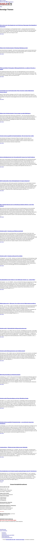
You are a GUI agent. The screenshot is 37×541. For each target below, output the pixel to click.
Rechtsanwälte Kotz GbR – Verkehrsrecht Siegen (15, 539)
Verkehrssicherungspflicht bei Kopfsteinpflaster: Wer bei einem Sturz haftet (17, 135)
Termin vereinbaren (3, 530)
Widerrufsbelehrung (5, 536)
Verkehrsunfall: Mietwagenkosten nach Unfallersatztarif (12, 350)
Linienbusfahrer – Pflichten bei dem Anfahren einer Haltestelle (13, 447)
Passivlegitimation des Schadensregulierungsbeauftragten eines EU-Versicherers (18, 471)
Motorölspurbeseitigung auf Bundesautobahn (10, 374)
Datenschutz (4, 533)
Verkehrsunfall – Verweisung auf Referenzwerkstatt (11, 231)
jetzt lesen (2, 33)
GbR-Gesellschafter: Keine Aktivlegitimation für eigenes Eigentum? (15, 180)
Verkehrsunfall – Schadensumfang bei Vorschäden (11, 256)
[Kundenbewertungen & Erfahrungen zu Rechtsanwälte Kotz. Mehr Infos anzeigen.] (2, 527)
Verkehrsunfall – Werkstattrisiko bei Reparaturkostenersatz (13, 328)
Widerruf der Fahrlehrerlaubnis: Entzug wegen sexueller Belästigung (15, 113)
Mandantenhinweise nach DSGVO (8, 535)
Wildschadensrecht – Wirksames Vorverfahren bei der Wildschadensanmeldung (18, 303)
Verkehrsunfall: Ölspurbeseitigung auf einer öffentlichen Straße (14, 398)
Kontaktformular (3, 529)
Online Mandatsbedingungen (7, 537)
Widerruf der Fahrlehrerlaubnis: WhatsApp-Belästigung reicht (14, 48)
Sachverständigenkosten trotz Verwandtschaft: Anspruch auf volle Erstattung (17, 157)
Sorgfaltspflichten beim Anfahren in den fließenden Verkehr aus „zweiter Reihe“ (17, 279)
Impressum (4, 532)
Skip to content (3, 0)
